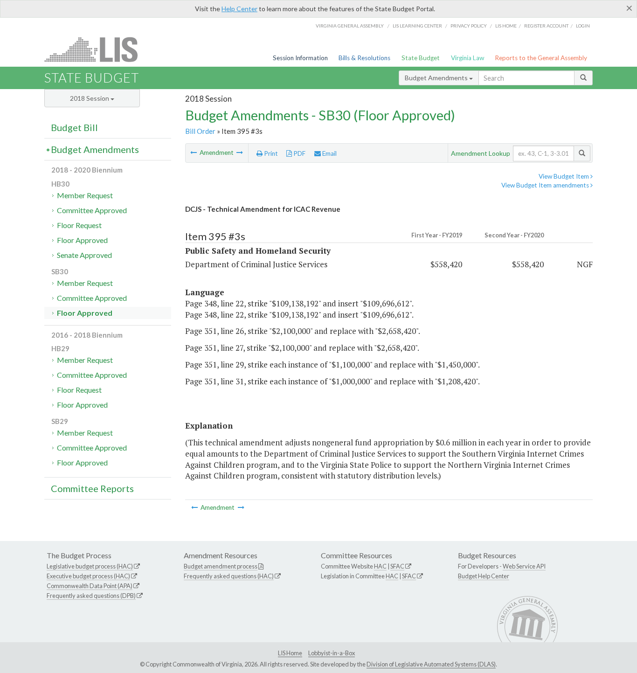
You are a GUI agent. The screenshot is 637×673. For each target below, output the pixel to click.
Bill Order (200, 131)
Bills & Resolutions (364, 58)
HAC (380, 566)
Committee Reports (92, 488)
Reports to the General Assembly (541, 58)
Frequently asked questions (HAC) (229, 576)
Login (583, 25)
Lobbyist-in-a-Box (331, 653)
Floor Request (79, 225)
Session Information (300, 58)
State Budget (421, 58)
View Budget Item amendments (545, 185)
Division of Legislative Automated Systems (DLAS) (431, 664)
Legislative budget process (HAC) (90, 566)
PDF (298, 153)
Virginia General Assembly (350, 25)
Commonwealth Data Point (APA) (89, 586)
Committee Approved (92, 210)
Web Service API (524, 566)
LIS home (506, 25)
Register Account (546, 25)
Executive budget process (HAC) (88, 576)
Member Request (85, 195)
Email (329, 153)
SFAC (397, 566)
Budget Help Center (483, 576)
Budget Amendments (437, 78)
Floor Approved (82, 240)
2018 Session (90, 98)
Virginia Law (467, 58)
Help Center (239, 9)
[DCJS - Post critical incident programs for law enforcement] (194, 152)
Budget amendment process (220, 566)
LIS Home (290, 653)
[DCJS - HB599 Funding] (239, 152)
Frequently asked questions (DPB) (91, 595)
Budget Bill (74, 127)
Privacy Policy (468, 25)
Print (270, 153)
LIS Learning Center (417, 25)
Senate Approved (84, 254)
